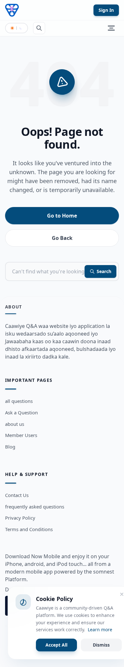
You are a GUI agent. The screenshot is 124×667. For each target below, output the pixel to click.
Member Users (21, 435)
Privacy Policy (20, 518)
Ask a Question (21, 412)
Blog (10, 446)
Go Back (62, 237)
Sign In (106, 10)
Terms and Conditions (29, 529)
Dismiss (101, 645)
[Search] (39, 28)
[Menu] (111, 28)
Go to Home (62, 215)
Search (104, 271)
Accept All (56, 645)
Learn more (100, 629)
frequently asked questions (34, 506)
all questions (19, 401)
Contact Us (17, 495)
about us (14, 424)
